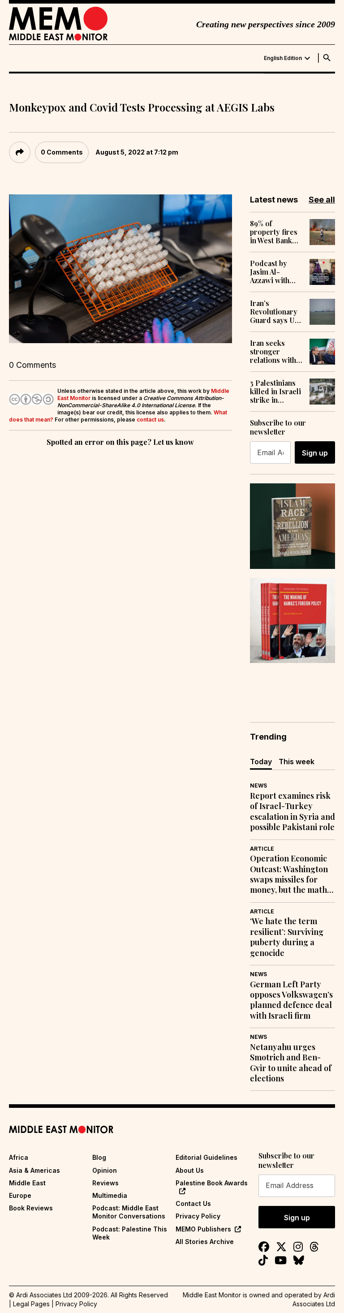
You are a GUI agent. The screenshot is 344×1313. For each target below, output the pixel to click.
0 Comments (62, 152)
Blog (99, 1157)
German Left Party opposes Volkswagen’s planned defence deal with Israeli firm (291, 1000)
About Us (190, 1170)
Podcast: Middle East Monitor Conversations (128, 1212)
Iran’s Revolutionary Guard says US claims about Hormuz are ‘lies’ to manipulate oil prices (274, 312)
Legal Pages (31, 1304)
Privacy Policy (198, 1216)
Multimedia (109, 1195)
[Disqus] (120, 572)
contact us (150, 419)
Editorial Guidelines (206, 1157)
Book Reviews (31, 1208)
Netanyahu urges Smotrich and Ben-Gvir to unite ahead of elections (290, 1063)
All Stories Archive (205, 1241)
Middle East (27, 1183)
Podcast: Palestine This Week (129, 1233)
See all (322, 199)
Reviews (105, 1183)
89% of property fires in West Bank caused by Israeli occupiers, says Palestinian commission (276, 232)
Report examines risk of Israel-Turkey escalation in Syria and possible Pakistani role (292, 811)
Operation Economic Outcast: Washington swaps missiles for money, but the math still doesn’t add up (289, 874)
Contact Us (193, 1203)
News (258, 785)
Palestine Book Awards (212, 1183)
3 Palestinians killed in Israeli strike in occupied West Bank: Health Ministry (275, 392)
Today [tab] (261, 761)
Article (262, 848)
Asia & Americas (34, 1170)
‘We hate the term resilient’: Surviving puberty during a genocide (286, 937)
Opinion (104, 1170)
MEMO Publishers (203, 1229)
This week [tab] (296, 761)
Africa (18, 1157)
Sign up (315, 452)
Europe (20, 1195)
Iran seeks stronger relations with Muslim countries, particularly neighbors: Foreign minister (273, 352)
